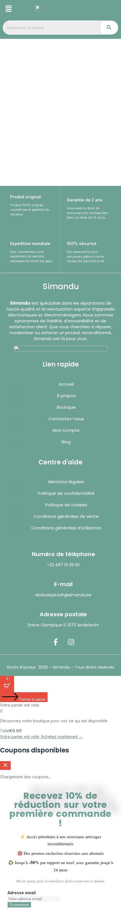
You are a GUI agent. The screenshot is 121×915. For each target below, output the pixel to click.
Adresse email (22, 892)
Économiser (19, 905)
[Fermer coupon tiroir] (5, 765)
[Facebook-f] (56, 642)
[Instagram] (71, 642)
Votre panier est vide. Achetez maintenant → (41, 736)
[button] (8, 9)
